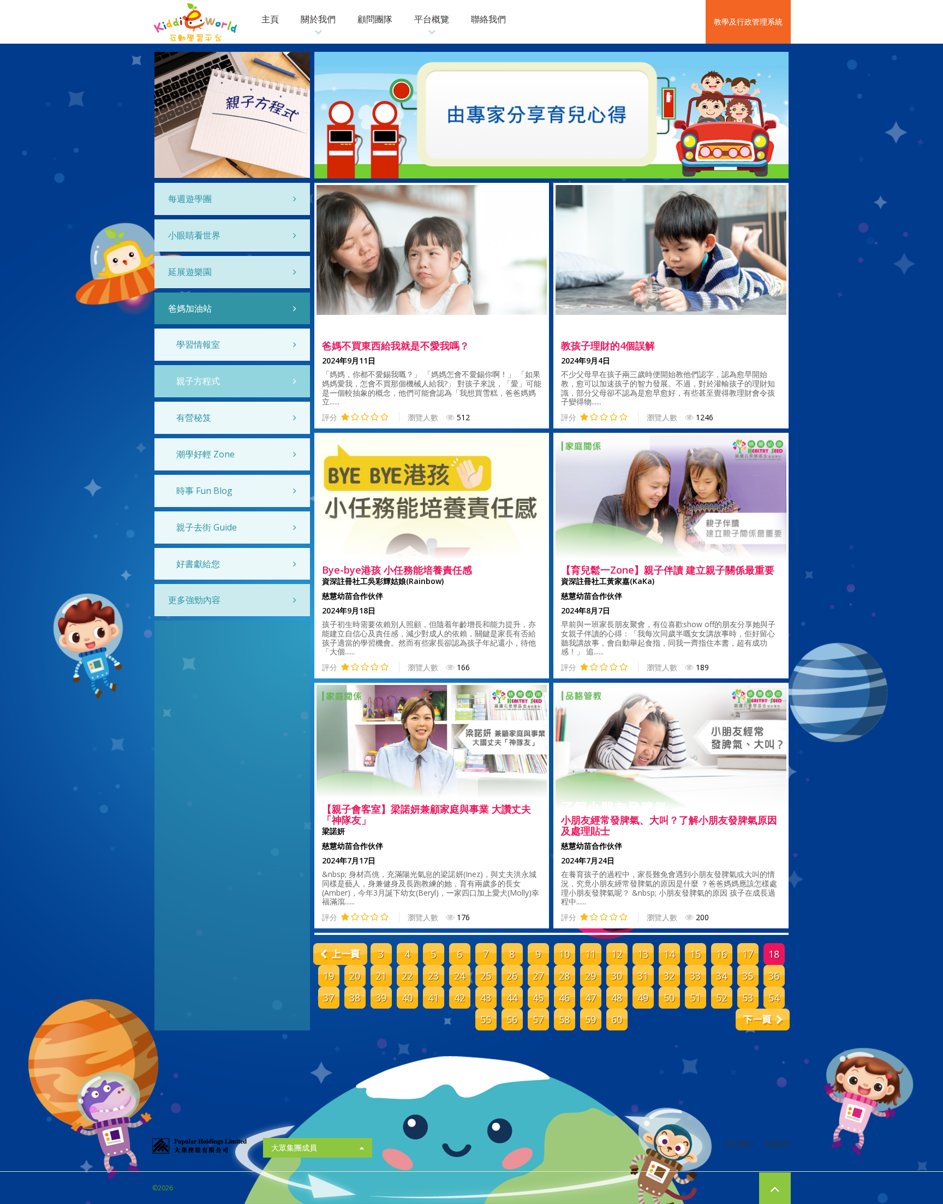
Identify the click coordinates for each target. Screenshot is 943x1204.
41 (433, 997)
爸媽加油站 (190, 308)
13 (642, 954)
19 (328, 975)
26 (511, 975)
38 (354, 997)
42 (459, 997)
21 (380, 975)
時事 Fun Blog (204, 491)
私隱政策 (778, 1143)
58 (564, 1019)
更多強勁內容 (194, 600)
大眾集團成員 (294, 1147)
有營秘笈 (193, 418)
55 (485, 1019)
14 (669, 954)
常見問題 (738, 1143)
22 (407, 975)
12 (616, 954)
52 (721, 997)
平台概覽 (431, 19)
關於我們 (318, 19)
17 (747, 954)
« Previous (340, 954)
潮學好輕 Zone (205, 454)
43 (485, 997)
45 (538, 997)
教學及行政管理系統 (748, 21)
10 (564, 954)
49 (642, 997)
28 (564, 975)
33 (695, 975)
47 (590, 997)
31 (642, 975)
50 (669, 997)
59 (590, 1019)
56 (511, 1019)
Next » (763, 1019)
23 (433, 975)
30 (616, 975)
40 (407, 997)
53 (747, 997)
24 (459, 975)
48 (616, 997)
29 (590, 975)
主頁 (270, 19)
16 (721, 954)
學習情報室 (198, 344)
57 (538, 1019)
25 (485, 975)
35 (747, 975)
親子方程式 (198, 381)
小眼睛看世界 (194, 235)
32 (669, 975)
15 (695, 954)
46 (564, 997)
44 (511, 997)
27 (538, 975)
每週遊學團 (190, 199)
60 (616, 1019)
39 (380, 997)
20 (354, 975)
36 (773, 975)
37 (328, 997)
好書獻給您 (198, 564)
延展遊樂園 (190, 272)
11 (590, 954)
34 (721, 975)
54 (773, 997)
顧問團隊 (374, 19)
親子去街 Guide (206, 527)
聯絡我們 (488, 19)
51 (695, 997)
